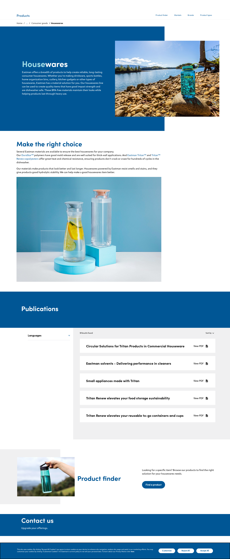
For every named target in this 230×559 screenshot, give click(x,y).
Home (19, 23)
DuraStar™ (27, 155)
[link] (147, 346)
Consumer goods (39, 23)
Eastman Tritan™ (136, 155)
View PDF (199, 346)
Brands (191, 15)
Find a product (153, 484)
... (27, 23)
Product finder (162, 15)
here (132, 551)
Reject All (186, 551)
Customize (167, 551)
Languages (34, 335)
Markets (177, 15)
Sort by (208, 333)
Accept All (204, 551)
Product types (206, 15)
